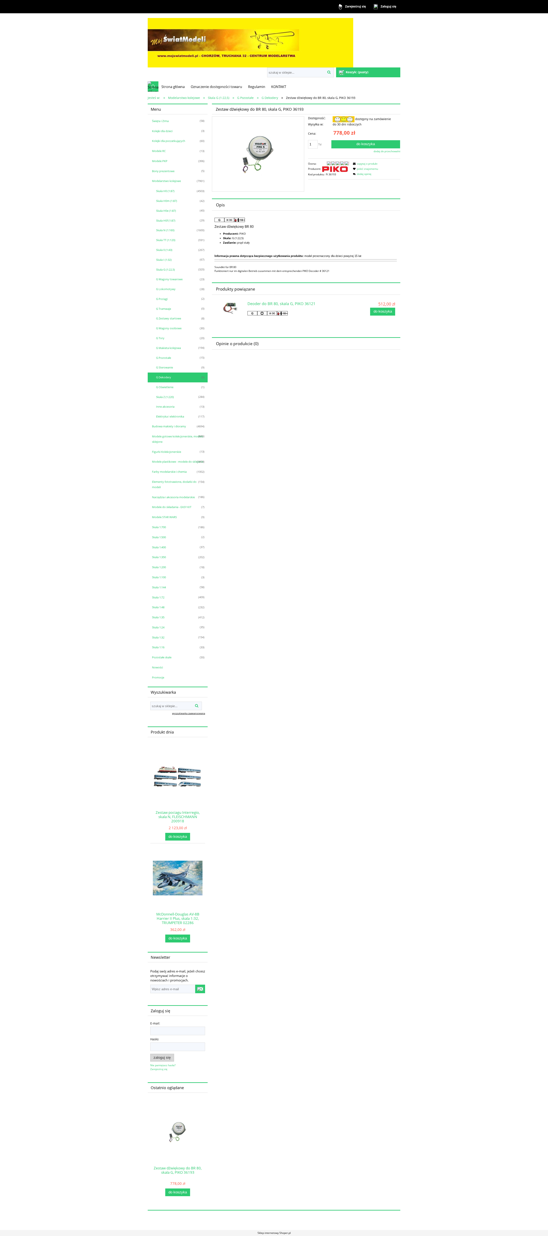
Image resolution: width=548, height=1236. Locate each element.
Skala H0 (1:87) (165, 191)
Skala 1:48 (158, 607)
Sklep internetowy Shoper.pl (274, 1233)
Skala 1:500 (159, 537)
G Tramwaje (163, 309)
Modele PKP (159, 161)
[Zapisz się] (200, 989)
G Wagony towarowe (169, 279)
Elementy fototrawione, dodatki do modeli (174, 484)
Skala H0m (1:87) (166, 201)
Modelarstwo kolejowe (166, 181)
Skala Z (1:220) (165, 397)
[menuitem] (173, 86)
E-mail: (155, 1023)
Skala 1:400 (159, 547)
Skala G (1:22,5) (165, 269)
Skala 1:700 (159, 527)
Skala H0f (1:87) (165, 220)
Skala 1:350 (159, 557)
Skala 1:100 (159, 577)
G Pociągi (162, 299)
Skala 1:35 (158, 617)
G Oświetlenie (164, 387)
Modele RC (159, 151)
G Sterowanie (164, 367)
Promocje (158, 677)
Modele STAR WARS (164, 517)
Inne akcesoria (165, 407)
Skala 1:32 (158, 637)
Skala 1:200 (159, 567)
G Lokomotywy (166, 289)
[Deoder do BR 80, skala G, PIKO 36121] (230, 308)
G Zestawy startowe (168, 318)
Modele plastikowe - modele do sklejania (177, 462)
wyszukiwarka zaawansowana (188, 713)
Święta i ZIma (160, 121)
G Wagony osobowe (169, 328)
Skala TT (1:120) (165, 240)
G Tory (160, 338)
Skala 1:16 (158, 647)
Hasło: (154, 1039)
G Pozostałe (163, 358)
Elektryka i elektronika (170, 416)
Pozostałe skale (161, 657)
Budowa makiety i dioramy (169, 426)
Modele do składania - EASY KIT (171, 507)
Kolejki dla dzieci (162, 131)
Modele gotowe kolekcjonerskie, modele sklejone (177, 439)
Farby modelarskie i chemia (169, 472)
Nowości (157, 667)
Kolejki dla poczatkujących (168, 141)
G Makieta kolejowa (168, 348)
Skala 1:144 (159, 587)
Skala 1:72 (158, 597)
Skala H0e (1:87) (166, 211)
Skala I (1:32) (164, 260)
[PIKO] (335, 169)
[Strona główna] (250, 40)
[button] (364, 163)
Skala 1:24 (158, 627)
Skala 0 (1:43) (164, 250)
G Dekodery (163, 377)
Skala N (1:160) (165, 230)
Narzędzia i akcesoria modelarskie (173, 497)
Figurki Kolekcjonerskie (166, 452)
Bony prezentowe (163, 171)
